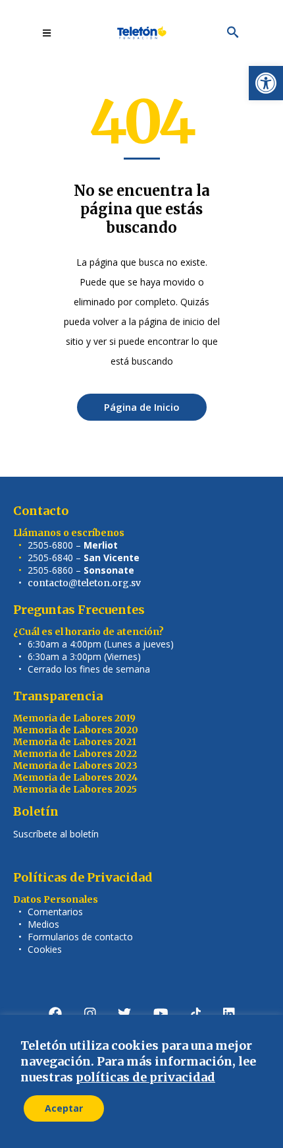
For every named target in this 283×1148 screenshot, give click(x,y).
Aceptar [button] (64, 1108)
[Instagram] (90, 1013)
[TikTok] (196, 1013)
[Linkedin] (229, 1013)
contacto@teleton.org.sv (84, 583)
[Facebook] (55, 1013)
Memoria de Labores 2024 (75, 777)
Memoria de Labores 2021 (74, 742)
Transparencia (58, 696)
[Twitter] (124, 1013)
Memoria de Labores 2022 (75, 754)
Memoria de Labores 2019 (74, 718)
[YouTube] (160, 1013)
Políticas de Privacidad (83, 877)
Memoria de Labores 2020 (75, 730)
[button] (266, 83)
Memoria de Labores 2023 (75, 765)
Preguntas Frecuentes (79, 609)
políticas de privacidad (145, 1077)
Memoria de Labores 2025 (75, 789)
